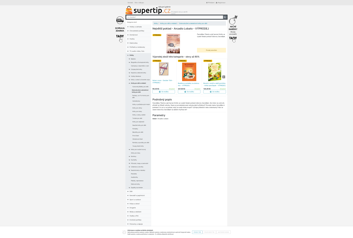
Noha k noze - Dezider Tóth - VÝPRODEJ (163, 81)
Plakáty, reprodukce (137, 180)
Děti (131, 191)
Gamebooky (136, 101)
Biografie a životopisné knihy (140, 62)
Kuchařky (134, 160)
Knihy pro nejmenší (138, 121)
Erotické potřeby (135, 220)
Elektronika (133, 43)
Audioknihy (134, 177)
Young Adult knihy (138, 146)
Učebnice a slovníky (137, 167)
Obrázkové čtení (137, 139)
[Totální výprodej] (233, 28)
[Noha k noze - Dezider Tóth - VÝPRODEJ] (163, 69)
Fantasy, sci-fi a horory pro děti (140, 96)
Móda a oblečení (135, 212)
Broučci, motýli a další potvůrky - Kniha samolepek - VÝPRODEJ (214, 84)
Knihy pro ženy (135, 153)
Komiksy (133, 156)
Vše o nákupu (139, 3)
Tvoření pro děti (137, 118)
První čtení (135, 135)
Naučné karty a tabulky (138, 170)
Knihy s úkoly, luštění (138, 115)
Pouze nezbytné (209, 232)
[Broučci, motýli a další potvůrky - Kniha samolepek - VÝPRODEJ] (214, 72)
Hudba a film (134, 216)
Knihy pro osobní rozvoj (138, 149)
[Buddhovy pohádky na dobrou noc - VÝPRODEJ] (189, 72)
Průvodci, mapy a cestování (139, 163)
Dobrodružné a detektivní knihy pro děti (140, 91)
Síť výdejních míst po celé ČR (179, 12)
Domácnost (134, 35)
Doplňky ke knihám (137, 187)
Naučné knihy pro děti (139, 125)
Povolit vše (197, 232)
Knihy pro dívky (137, 108)
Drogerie (133, 208)
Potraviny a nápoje (136, 224)
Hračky (132, 39)
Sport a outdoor (135, 200)
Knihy (132, 55)
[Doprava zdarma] (119, 28)
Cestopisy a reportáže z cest (140, 66)
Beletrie (133, 59)
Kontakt (130, 3)
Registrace (221, 3)
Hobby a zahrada (136, 27)
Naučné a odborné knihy (138, 73)
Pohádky (135, 129)
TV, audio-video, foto (137, 51)
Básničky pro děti (137, 132)
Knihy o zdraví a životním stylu (140, 79)
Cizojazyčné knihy (136, 69)
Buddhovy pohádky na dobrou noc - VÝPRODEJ (188, 84)
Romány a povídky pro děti (140, 142)
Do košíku (165, 92)
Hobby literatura (136, 76)
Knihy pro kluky (137, 111)
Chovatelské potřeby (137, 31)
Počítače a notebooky (137, 47)
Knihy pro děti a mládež (138, 83)
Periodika (134, 174)
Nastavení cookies (223, 232)
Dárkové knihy (135, 184)
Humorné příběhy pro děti (140, 86)
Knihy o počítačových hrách (141, 104)
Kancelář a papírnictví (137, 195)
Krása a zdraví (135, 204)
